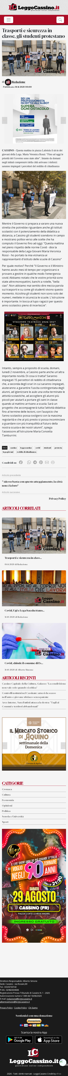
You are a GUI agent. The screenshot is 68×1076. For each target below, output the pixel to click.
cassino (13, 448)
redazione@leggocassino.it (19, 998)
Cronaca (7, 789)
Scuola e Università (13, 816)
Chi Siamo (33, 1007)
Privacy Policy (57, 498)
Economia (8, 800)
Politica (6, 811)
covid (37, 448)
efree (58, 1073)
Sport (5, 821)
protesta (58, 448)
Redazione (18, 81)
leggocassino (26, 448)
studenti (47, 448)
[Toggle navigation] (8, 19)
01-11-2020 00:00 (23, 87)
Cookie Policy (20, 1007)
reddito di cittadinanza (26, 452)
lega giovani (8, 452)
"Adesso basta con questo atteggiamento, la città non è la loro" (32, 483)
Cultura (6, 794)
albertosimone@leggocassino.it (15, 1001)
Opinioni (7, 805)
